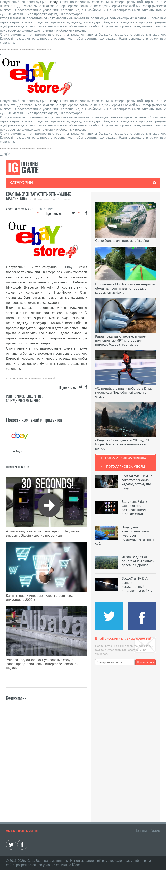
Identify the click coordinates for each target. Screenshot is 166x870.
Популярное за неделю (125, 457)
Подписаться (145, 662)
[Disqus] (46, 752)
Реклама (155, 830)
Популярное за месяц (125, 466)
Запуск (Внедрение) (28, 396)
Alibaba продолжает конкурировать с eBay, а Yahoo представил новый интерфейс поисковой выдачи (42, 664)
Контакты (141, 830)
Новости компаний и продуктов (34, 420)
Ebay (54, 2)
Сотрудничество (17, 401)
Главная (66, 199)
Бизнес (35, 401)
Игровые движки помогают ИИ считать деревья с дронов (138, 561)
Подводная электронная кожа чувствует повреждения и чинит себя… (124, 535)
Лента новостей (45, 199)
